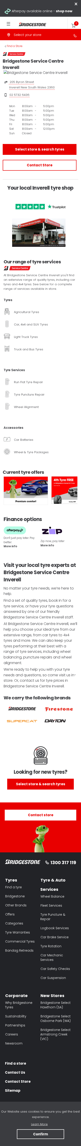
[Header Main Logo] (28, 24)
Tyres (11, 880)
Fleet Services (51, 905)
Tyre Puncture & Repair (52, 916)
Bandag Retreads (19, 950)
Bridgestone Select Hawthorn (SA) (55, 1004)
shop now (64, 11)
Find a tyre (13, 887)
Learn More (39, 1124)
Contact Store (39, 165)
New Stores (52, 995)
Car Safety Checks (55, 969)
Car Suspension (53, 978)
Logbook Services (54, 928)
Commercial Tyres (20, 941)
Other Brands (16, 905)
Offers (10, 914)
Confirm (40, 1134)
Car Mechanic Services (51, 957)
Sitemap (12, 1090)
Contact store (40, 815)
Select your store (27, 34)
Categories (14, 923)
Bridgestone (15, 896)
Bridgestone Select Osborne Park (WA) (55, 1018)
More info (10, 546)
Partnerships (15, 1025)
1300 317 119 (63, 862)
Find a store (15, 1063)
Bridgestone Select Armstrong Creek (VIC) (55, 1034)
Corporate (16, 995)
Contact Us (15, 1072)
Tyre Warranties (17, 932)
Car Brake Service (54, 937)
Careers (11, 1034)
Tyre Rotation (50, 946)
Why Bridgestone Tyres (18, 1004)
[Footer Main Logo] (22, 863)
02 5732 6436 (19, 95)
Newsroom (13, 1043)
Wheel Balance (52, 896)
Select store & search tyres (39, 149)
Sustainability (15, 1016)
